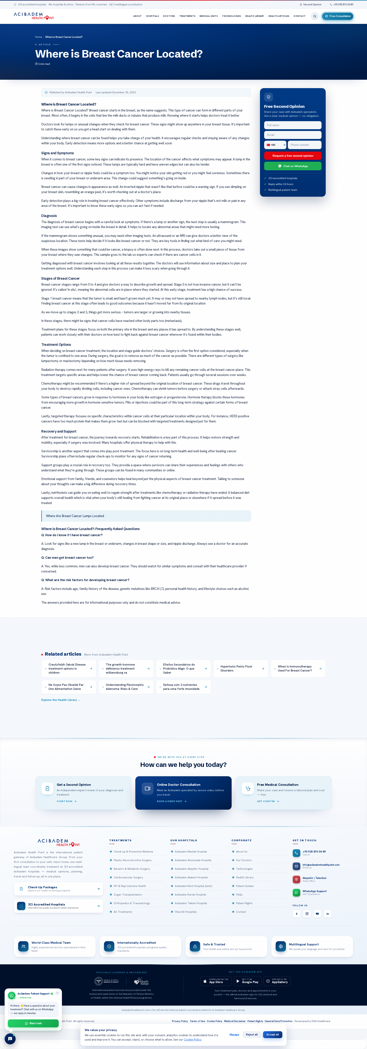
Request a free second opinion (293, 155)
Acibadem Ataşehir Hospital (192, 868)
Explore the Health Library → (61, 700)
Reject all (252, 1034)
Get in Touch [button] (305, 840)
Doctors (169, 16)
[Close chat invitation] (57, 993)
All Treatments (123, 911)
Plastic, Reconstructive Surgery (133, 860)
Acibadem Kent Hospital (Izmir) (193, 886)
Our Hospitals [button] (183, 840)
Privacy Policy (180, 1021)
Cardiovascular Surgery (128, 877)
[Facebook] (297, 914)
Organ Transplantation (128, 894)
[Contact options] (10, 1038)
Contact (299, 16)
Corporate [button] (241, 840)
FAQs (239, 894)
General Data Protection (279, 1021)
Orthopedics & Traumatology (132, 903)
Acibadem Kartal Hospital (190, 894)
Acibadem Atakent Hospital (191, 877)
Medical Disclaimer (235, 1021)
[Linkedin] (328, 914)
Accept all (272, 1034)
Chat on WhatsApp (295, 166)
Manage (234, 1034)
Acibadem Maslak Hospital (191, 851)
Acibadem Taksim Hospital (191, 903)
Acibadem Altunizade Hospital (193, 860)
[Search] (315, 16)
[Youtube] (317, 914)
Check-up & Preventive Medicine (133, 851)
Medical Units (209, 16)
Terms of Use (197, 1021)
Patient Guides (245, 886)
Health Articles (278, 16)
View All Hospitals (186, 911)
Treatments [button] (120, 840)
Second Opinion (312, 4)
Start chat (36, 1023)
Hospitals (152, 16)
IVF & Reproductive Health (130, 886)
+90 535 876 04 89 (343, 4)
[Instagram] (307, 914)
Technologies (231, 16)
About (137, 16)
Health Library (254, 16)
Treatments (187, 16)
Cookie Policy (214, 1021)
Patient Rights (244, 903)
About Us (241, 851)
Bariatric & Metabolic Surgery (132, 868)
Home (38, 37)
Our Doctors (244, 860)
